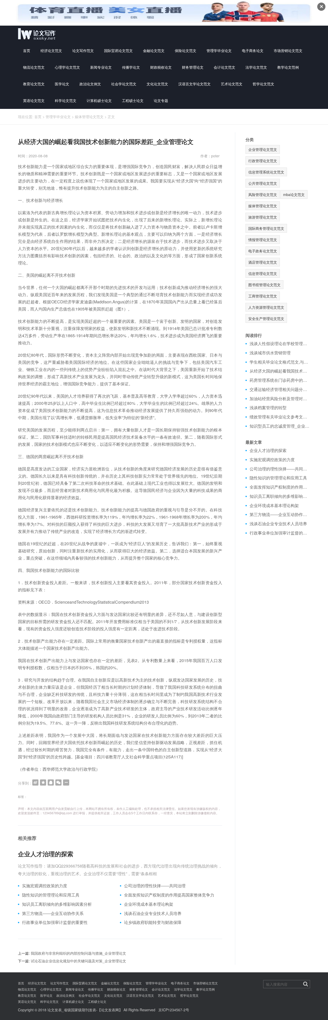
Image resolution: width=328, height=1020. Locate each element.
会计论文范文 (224, 67)
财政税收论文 (161, 67)
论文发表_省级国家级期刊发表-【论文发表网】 (84, 1009)
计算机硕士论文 (99, 100)
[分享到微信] (58, 782)
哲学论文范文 (263, 83)
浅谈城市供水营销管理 (270, 353)
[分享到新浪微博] (35, 782)
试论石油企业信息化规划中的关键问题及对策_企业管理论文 (78, 960)
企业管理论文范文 (262, 149)
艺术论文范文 (231, 83)
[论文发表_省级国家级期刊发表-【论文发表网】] (37, 34)
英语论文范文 (34, 100)
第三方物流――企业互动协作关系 (53, 913)
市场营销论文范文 (288, 50)
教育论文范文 (34, 83)
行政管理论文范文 (262, 160)
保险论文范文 (185, 50)
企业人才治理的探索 (45, 853)
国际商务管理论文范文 (266, 228)
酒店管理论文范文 (262, 262)
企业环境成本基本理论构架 (148, 904)
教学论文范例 (288, 67)
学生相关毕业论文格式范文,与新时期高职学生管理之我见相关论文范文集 (280, 362)
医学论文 (62, 83)
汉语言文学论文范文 (194, 83)
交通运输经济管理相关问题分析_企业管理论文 (280, 389)
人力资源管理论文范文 (266, 307)
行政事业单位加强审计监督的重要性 (55, 922)
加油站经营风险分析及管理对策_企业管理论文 (280, 398)
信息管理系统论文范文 (266, 171)
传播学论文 (131, 67)
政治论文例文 (90, 83)
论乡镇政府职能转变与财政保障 (152, 922)
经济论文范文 (51, 50)
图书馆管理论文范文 (264, 284)
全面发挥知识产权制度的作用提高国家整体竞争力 (169, 895)
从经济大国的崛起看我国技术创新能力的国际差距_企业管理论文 (280, 371)
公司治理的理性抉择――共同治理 (155, 886)
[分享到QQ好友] (51, 782)
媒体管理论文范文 (89, 116)
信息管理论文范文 (262, 273)
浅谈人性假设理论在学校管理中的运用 (280, 343)
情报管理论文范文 (262, 239)
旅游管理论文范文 (262, 217)
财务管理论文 (192, 67)
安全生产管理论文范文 (266, 318)
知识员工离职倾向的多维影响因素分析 (57, 904)
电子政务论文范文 (262, 250)
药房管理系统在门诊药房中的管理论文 (280, 380)
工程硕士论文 (133, 100)
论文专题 (161, 100)
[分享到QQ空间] (43, 782)
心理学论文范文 (67, 67)
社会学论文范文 (123, 83)
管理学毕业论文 (219, 50)
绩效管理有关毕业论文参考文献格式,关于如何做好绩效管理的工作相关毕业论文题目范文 (280, 417)
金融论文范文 (154, 50)
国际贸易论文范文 (118, 50)
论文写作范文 (83, 50)
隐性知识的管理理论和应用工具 (50, 895)
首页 (26, 50)
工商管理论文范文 (262, 295)
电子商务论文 (252, 50)
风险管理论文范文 (262, 194)
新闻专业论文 (101, 67)
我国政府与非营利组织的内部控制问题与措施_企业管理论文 (78, 953)
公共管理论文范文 (262, 183)
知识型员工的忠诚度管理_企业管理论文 (280, 426)
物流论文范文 (34, 67)
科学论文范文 (65, 100)
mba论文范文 (294, 194)
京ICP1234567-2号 (173, 1009)
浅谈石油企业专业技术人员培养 (152, 913)
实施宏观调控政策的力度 (44, 886)
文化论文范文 (157, 83)
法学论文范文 (256, 67)
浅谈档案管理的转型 (268, 407)
